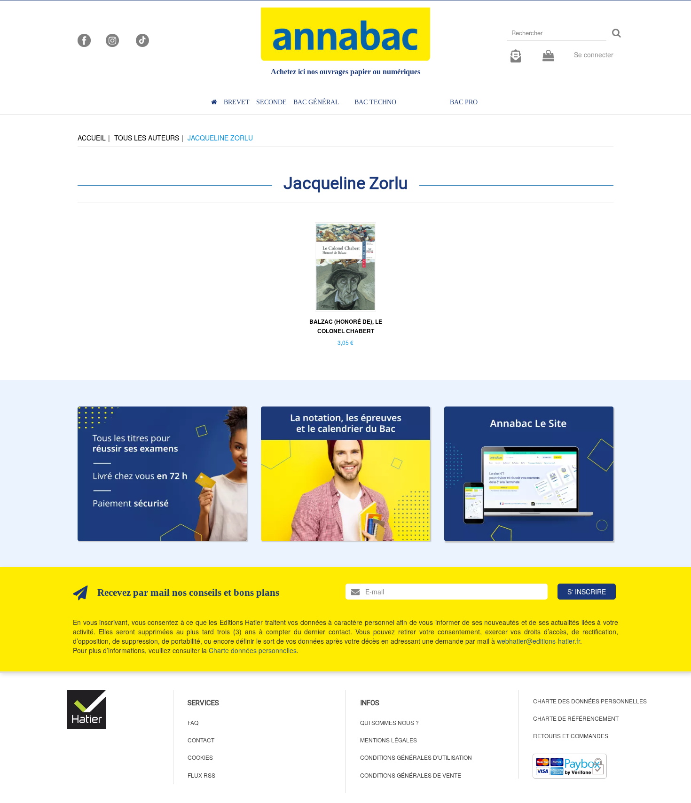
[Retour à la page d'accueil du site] (345, 34)
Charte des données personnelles (590, 701)
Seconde (271, 102)
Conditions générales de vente (410, 775)
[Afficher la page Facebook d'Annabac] (84, 39)
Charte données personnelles (253, 650)
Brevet (237, 102)
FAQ (193, 722)
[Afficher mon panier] (548, 56)
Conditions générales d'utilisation (416, 757)
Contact (201, 740)
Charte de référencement (576, 718)
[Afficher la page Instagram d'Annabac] (112, 39)
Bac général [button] (316, 102)
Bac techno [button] (375, 102)
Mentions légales (388, 740)
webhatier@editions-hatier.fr (538, 641)
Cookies (200, 757)
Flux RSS (201, 775)
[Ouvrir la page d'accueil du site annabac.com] (528, 473)
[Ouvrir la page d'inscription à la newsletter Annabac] (515, 54)
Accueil (92, 137)
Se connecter (593, 54)
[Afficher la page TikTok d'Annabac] (141, 39)
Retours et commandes (570, 736)
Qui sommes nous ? (389, 722)
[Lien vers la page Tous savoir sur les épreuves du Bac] (345, 473)
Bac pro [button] (464, 102)
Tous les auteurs (146, 137)
